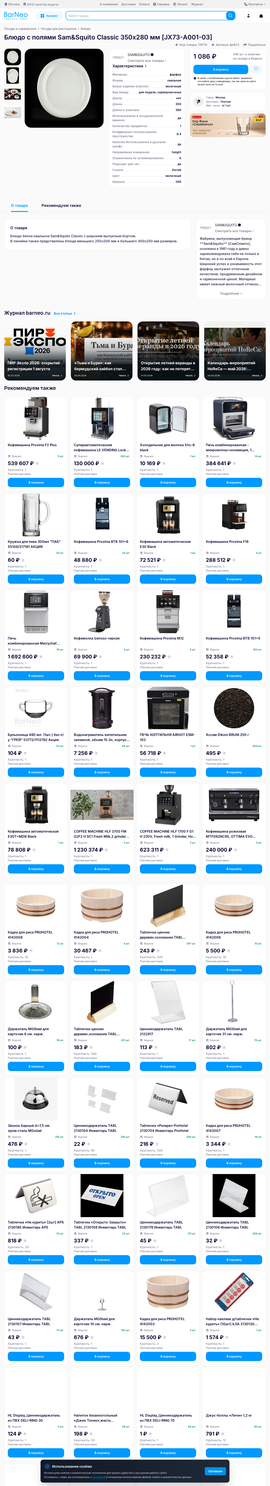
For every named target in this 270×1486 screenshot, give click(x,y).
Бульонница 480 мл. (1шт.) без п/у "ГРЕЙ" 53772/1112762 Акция (36, 737)
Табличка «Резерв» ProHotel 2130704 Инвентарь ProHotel (164, 1128)
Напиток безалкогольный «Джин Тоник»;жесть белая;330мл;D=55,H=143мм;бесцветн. (101, 1418)
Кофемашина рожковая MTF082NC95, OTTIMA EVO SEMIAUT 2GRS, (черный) (229, 834)
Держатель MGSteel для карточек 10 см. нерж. (94, 1321)
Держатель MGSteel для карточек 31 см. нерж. (226, 1031)
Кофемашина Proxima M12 (162, 638)
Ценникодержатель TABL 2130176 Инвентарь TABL (161, 1224)
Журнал (197, 4)
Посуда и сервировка (20, 28)
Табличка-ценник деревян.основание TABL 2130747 (161, 935)
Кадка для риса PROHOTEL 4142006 (228, 934)
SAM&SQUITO (139, 55)
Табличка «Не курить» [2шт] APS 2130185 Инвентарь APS (36, 1224)
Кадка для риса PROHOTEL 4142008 (30, 934)
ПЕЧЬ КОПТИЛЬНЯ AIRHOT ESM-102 (167, 737)
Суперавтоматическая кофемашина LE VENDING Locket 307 (101, 447)
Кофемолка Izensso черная (97, 638)
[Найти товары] (230, 15)
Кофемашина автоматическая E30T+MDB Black (33, 833)
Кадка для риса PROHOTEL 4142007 (228, 1128)
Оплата (144, 4)
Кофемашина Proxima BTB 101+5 (233, 638)
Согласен (215, 1471)
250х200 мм (105, 241)
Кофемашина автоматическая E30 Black (165, 544)
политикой (99, 1477)
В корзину (220, 69)
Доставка (128, 4)
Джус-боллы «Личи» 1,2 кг (229, 1415)
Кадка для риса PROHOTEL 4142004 (96, 934)
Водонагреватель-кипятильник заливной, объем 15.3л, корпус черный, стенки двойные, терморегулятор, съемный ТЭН (100, 737)
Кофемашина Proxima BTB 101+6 (101, 541)
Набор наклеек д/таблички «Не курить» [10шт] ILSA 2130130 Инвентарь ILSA (232, 1321)
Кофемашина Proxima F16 (227, 541)
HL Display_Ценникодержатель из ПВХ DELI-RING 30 (34, 1417)
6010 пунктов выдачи (42, 4)
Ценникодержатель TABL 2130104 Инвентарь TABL (95, 1128)
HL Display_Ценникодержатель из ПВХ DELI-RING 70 (166, 1417)
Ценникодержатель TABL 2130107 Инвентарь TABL (29, 1321)
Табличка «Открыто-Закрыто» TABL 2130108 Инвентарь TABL (100, 1224)
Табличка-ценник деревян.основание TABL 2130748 (95, 1031)
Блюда (85, 28)
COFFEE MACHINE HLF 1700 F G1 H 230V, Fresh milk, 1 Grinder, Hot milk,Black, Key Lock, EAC (167, 834)
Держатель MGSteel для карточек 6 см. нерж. (28, 1031)
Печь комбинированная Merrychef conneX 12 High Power (32, 641)
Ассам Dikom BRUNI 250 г (227, 735)
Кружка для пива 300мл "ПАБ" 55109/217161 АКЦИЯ (34, 544)
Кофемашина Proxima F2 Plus (32, 445)
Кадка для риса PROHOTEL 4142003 (162, 1321)
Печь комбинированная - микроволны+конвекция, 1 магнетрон (228, 447)
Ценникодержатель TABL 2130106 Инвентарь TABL (227, 1224)
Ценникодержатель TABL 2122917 (161, 1031)
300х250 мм (148, 241)
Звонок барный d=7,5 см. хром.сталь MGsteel (29, 1128)
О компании (109, 4)
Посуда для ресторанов (58, 28)
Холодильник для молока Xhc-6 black (167, 447)
